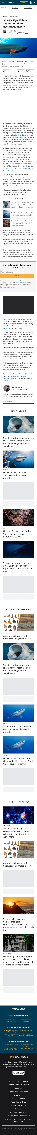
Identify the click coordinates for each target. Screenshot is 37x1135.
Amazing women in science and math (26, 1031)
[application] (18, 305)
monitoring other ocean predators (14, 350)
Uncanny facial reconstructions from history (26, 1034)
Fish (11, 16)
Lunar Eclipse (28, 8)
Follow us (22, 71)
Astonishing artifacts (26, 1021)
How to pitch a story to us (18, 1116)
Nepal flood (15, 8)
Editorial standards (18, 1112)
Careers (18, 1109)
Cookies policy (18, 1098)
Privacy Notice (22, 282)
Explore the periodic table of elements (11, 1034)
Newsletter (31, 71)
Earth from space (26, 1019)
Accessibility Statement (18, 1081)
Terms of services (21, 280)
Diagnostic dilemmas (11, 1021)
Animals (5, 16)
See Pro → (24, 2)
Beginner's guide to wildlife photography (26, 1045)
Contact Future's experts (18, 1085)
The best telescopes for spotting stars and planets (10, 1049)
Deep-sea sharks (17, 239)
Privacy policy (18, 1095)
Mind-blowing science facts (26, 1048)
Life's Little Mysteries (10, 1019)
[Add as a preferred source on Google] (18, 1073)
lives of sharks (23, 135)
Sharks (16, 16)
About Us (18, 1088)
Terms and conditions (18, 1092)
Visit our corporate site (21, 1067)
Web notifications (18, 1105)
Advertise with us (18, 1102)
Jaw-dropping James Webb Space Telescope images (10, 1031)
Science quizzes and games (11, 1044)
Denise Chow (13, 31)
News (26, 33)
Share (6, 71)
